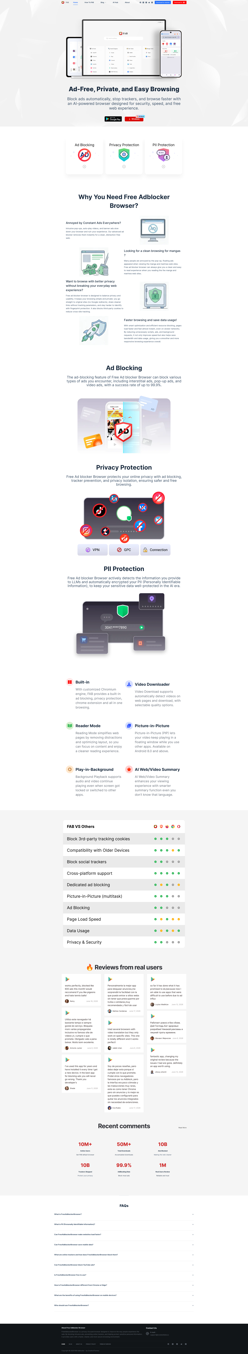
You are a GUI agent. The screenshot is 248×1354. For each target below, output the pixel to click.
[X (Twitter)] (143, 2)
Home (75, 2)
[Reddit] (149, 2)
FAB (67, 2)
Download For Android (162, 2)
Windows (136, 119)
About (127, 2)
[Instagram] (146, 2)
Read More (182, 1128)
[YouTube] (152, 2)
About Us (79, 1344)
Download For (178, 2)
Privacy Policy (91, 1344)
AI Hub (115, 2)
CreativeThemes (93, 1351)
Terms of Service (105, 1344)
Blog (102, 2)
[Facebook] (140, 2)
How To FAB (89, 2)
